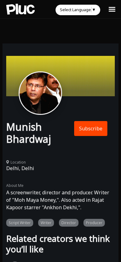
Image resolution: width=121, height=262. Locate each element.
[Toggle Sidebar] (112, 9)
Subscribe (90, 128)
